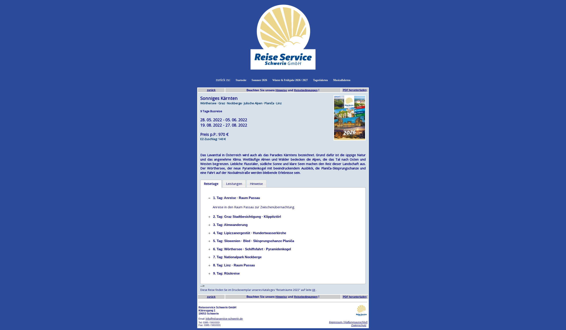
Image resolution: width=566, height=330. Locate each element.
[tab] (211, 184)
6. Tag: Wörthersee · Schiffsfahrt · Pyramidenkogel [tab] (252, 249)
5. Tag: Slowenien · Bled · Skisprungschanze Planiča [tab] (253, 241)
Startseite (241, 80)
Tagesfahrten (320, 80)
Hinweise (281, 90)
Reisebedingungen (305, 90)
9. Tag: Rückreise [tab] (226, 273)
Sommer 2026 (259, 80)
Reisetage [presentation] (211, 183)
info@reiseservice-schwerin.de (224, 318)
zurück (211, 90)
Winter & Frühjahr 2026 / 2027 (290, 80)
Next (372, 118)
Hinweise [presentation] (256, 183)
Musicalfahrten (341, 80)
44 (313, 290)
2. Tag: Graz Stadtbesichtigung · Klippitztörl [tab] (247, 216)
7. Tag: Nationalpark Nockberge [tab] (237, 257)
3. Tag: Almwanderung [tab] (230, 225)
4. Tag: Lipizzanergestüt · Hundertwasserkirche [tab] (249, 233)
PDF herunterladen (355, 90)
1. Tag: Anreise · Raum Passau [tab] (236, 198)
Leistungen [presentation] (234, 183)
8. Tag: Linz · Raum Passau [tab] (234, 265)
